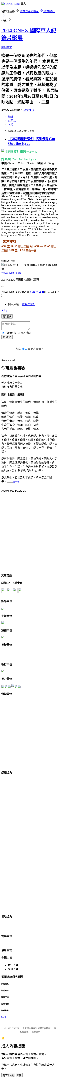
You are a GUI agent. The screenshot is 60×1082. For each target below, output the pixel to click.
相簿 (10, 116)
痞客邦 (34, 292)
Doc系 (3, 1017)
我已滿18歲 (8, 1075)
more (16, 481)
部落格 (12, 120)
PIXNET (15, 1028)
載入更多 (7, 316)
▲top (4, 310)
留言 (41, 292)
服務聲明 (36, 1032)
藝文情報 (28, 110)
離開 (19, 1075)
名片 (10, 124)
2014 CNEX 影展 (11, 273)
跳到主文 (6, 47)
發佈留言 (7, 337)
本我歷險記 (28, 304)
